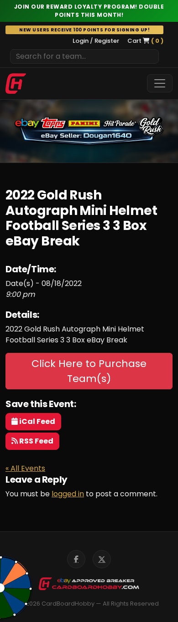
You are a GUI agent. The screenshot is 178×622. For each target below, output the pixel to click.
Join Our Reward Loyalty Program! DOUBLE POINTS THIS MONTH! (89, 11)
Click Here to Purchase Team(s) (89, 371)
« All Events (25, 468)
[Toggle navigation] (160, 83)
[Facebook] (76, 559)
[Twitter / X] (102, 559)
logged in (68, 494)
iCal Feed (36, 421)
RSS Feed (35, 441)
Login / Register (96, 40)
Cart (145, 40)
